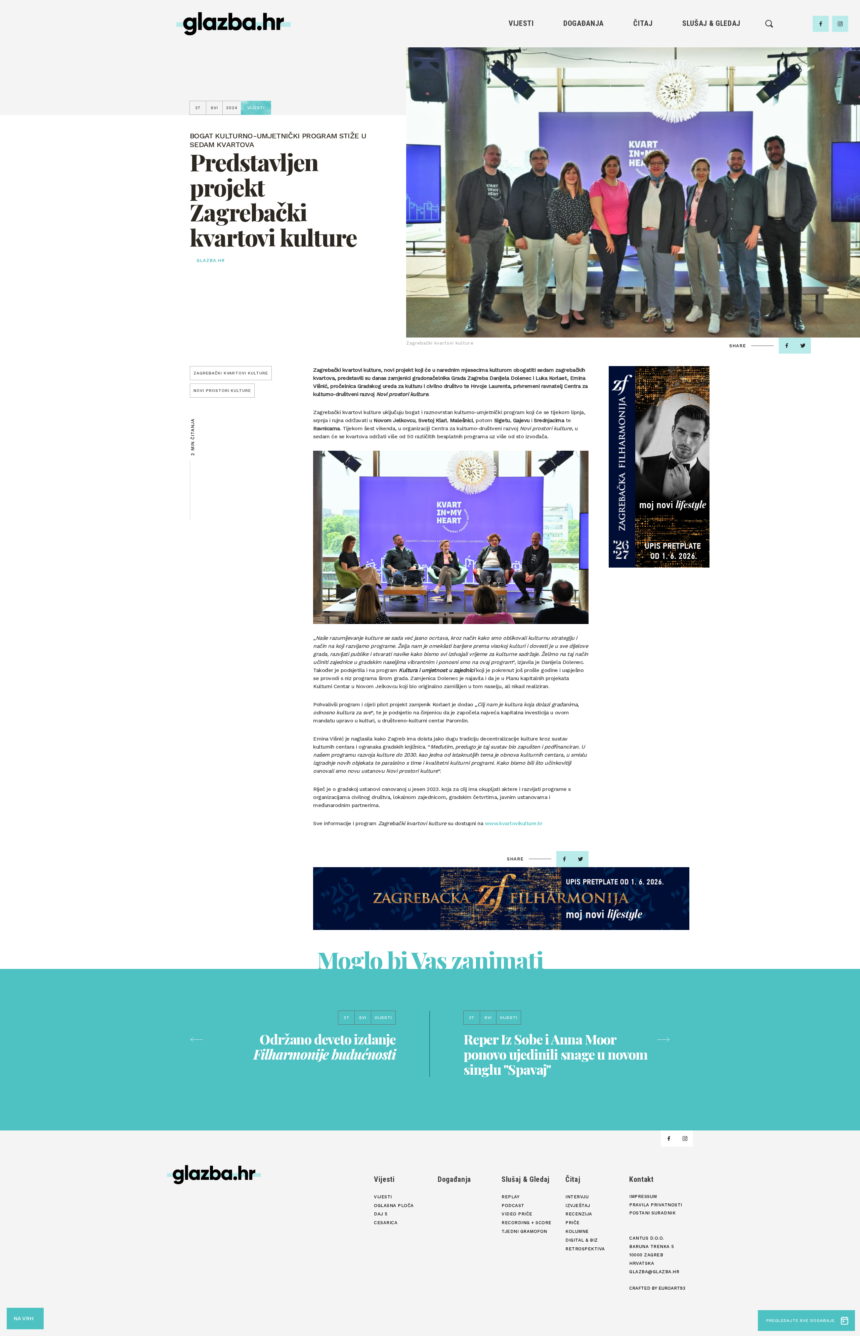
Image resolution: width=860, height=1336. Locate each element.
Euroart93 (671, 1288)
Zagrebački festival (521, 66)
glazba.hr (211, 260)
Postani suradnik (652, 1212)
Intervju (643, 44)
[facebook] (821, 24)
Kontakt (641, 1179)
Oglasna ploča (521, 55)
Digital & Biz (643, 101)
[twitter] (803, 346)
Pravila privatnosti (655, 1204)
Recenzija (643, 66)
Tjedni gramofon (711, 55)
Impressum (643, 1196)
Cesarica (521, 78)
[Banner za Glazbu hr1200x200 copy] (501, 898)
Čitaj (642, 23)
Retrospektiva (643, 112)
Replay (711, 44)
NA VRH (23, 1318)
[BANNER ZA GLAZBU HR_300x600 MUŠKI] (659, 467)
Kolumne (642, 89)
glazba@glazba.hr (654, 1271)
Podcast (711, 66)
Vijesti (521, 23)
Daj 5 (521, 89)
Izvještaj (643, 55)
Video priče (711, 78)
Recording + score (711, 89)
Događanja (583, 23)
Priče (643, 78)
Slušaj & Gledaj (711, 23)
